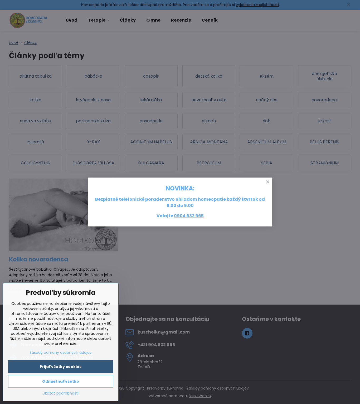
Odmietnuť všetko (60, 381)
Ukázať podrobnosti (61, 393)
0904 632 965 (189, 216)
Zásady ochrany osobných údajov (61, 352)
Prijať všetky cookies (60, 366)
